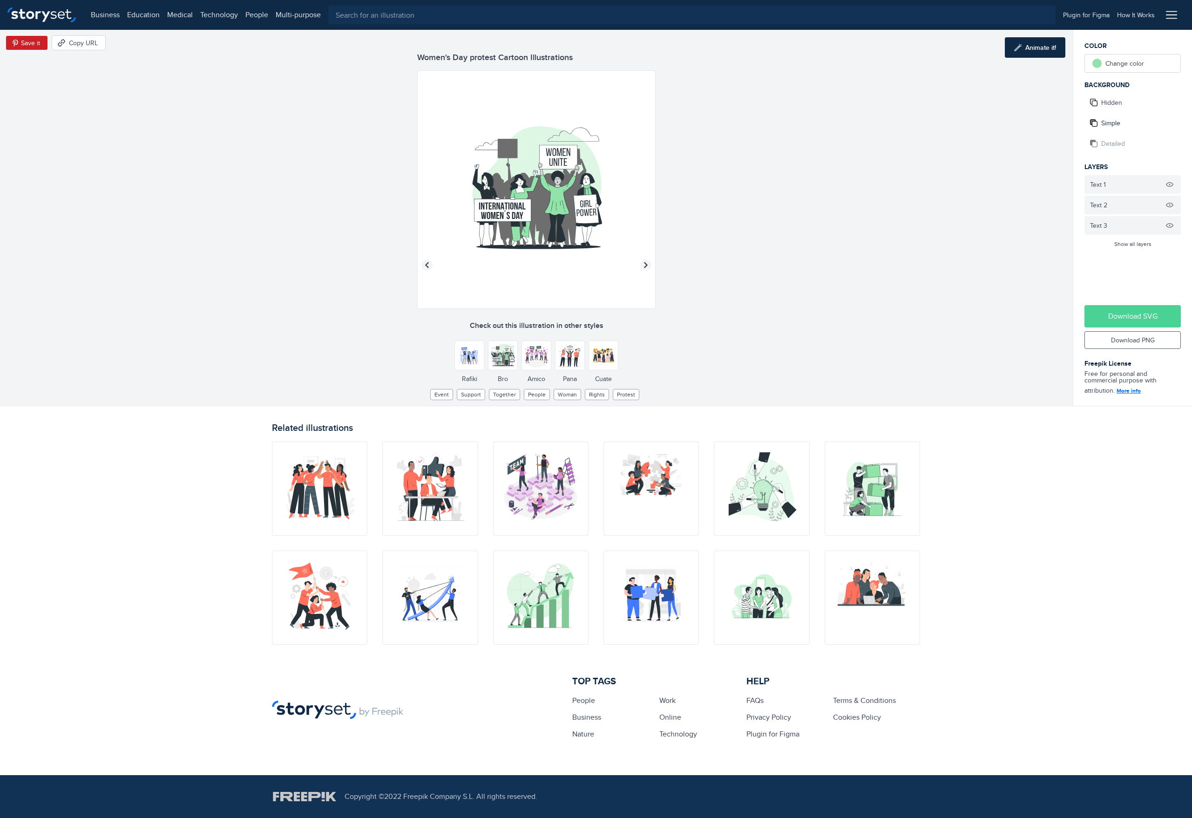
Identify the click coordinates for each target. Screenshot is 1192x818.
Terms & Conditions (864, 700)
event (441, 394)
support (471, 394)
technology (219, 14)
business (105, 14)
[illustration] (319, 489)
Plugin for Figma (772, 734)
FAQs (755, 700)
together (504, 394)
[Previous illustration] (427, 265)
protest (626, 394)
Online (670, 717)
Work (667, 700)
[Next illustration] (645, 265)
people (256, 14)
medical (180, 14)
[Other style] (469, 355)
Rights (597, 394)
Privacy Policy (768, 717)
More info (1129, 391)
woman (567, 394)
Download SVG (1133, 316)
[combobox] (692, 15)
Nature (583, 734)
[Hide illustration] (1169, 184)
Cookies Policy (857, 717)
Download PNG (1133, 340)
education (143, 14)
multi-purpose (298, 14)
